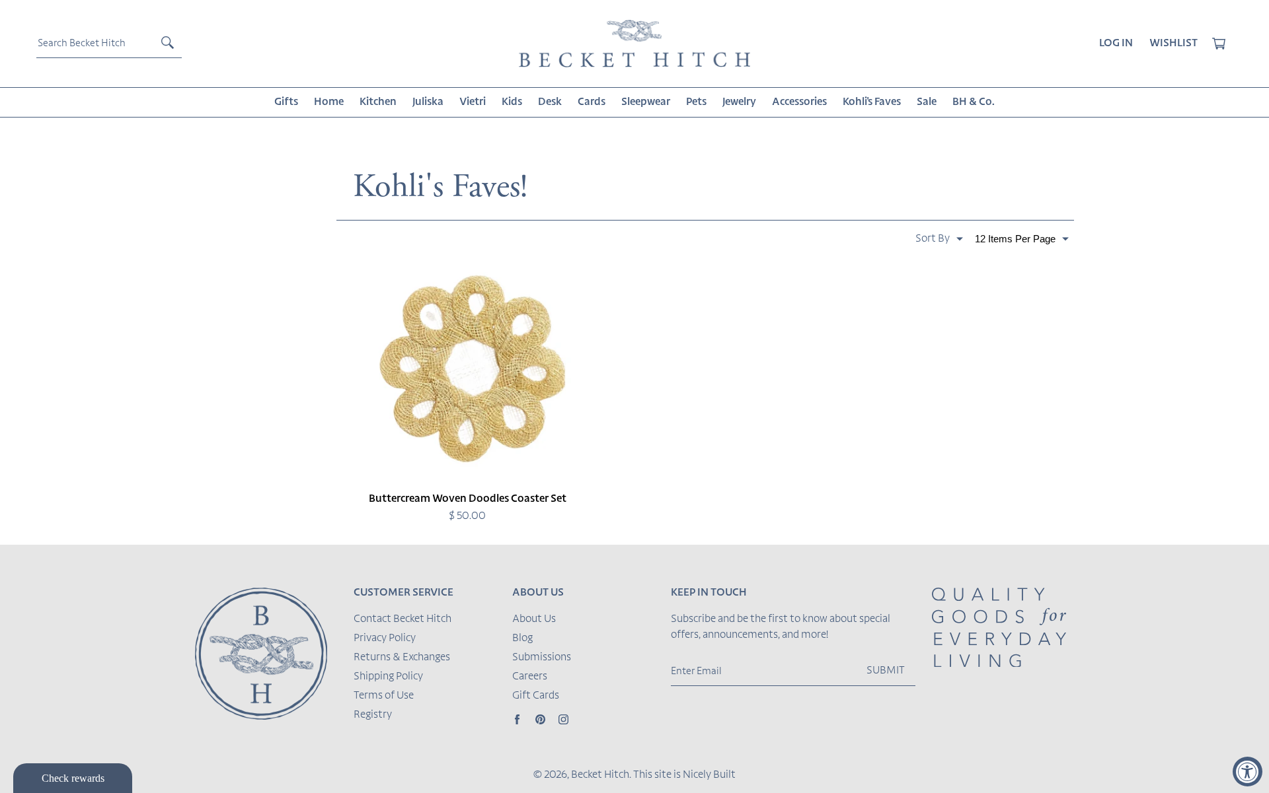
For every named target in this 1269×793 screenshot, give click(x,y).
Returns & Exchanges (402, 657)
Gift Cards (535, 696)
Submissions (541, 657)
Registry (373, 715)
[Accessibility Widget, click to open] (1247, 771)
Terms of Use (384, 696)
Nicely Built (709, 775)
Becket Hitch (600, 775)
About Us (534, 619)
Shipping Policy (388, 677)
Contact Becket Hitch (402, 619)
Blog (522, 638)
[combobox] (109, 43)
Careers (529, 677)
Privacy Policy (385, 638)
